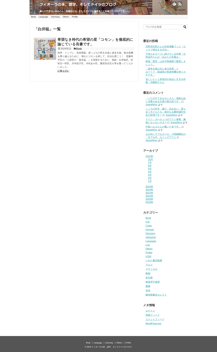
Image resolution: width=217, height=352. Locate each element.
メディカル (151, 269)
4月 (150, 172)
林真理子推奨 (153, 282)
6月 (150, 165)
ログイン (150, 311)
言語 (148, 290)
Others (66, 17)
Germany (55, 17)
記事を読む (63, 71)
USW (148, 256)
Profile (75, 17)
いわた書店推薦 (154, 260)
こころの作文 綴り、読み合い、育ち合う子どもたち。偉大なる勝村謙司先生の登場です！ (166, 112)
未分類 (149, 277)
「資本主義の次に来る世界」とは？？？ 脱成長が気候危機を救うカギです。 (166, 71)
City (148, 222)
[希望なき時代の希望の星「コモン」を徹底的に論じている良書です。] (45, 49)
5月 (150, 168)
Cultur (149, 225)
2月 (150, 178)
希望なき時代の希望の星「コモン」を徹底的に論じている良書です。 (95, 41)
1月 (150, 181)
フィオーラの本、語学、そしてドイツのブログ (112, 347)
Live (148, 245)
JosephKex (151, 104)
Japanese (151, 237)
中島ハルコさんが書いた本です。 (163, 126)
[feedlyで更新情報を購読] (174, 3)
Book (33, 17)
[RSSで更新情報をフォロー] (179, 3)
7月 (150, 162)
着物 (148, 286)
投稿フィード (153, 315)
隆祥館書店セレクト (156, 295)
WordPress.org (153, 323)
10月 (150, 159)
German (150, 229)
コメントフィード (155, 319)
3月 (150, 175)
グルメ (149, 265)
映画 (148, 273)
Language (43, 17)
